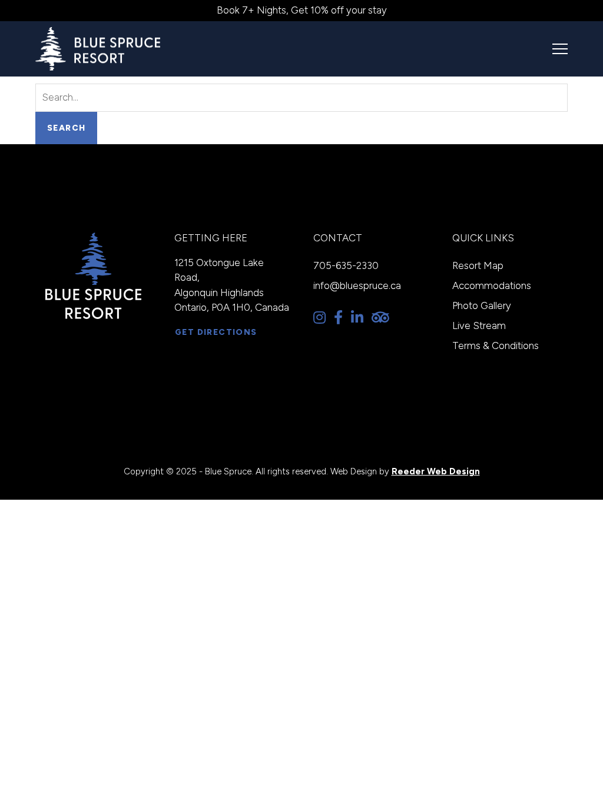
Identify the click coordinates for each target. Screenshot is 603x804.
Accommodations (491, 285)
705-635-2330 (346, 265)
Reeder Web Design (436, 471)
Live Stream (479, 325)
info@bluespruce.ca (357, 285)
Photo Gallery (481, 305)
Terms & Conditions (495, 345)
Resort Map (477, 265)
